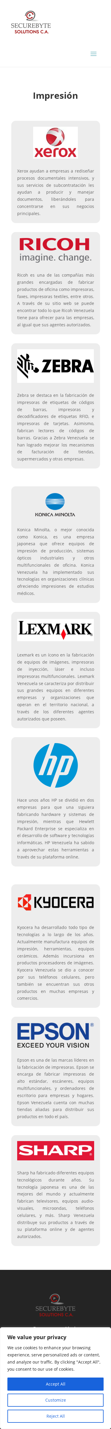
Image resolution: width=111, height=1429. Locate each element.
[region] (55, 1378)
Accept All (55, 1384)
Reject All (55, 1416)
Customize (55, 1400)
